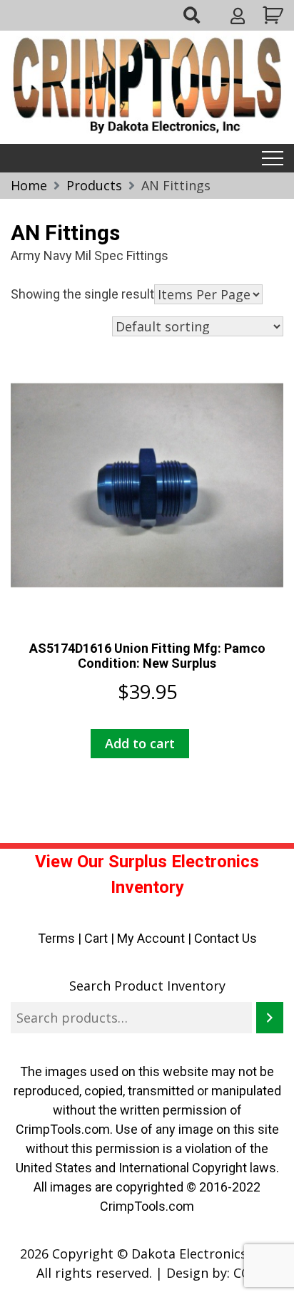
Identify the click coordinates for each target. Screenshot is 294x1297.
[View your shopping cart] (271, 15)
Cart (96, 938)
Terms (56, 938)
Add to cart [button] (140, 743)
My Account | (155, 938)
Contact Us (225, 938)
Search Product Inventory (147, 985)
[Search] (269, 1017)
